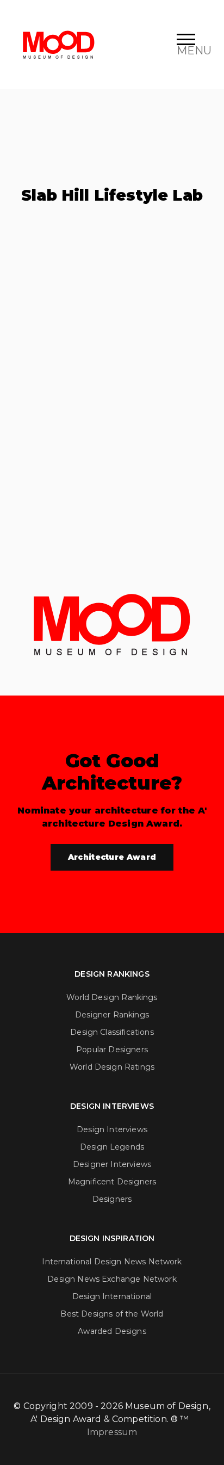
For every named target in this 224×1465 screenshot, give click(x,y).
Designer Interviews (112, 1164)
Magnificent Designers (112, 1182)
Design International (112, 1296)
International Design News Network (112, 1262)
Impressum (112, 1432)
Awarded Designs (112, 1331)
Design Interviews (112, 1129)
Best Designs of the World (111, 1314)
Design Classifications (112, 1032)
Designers (112, 1199)
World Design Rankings (111, 997)
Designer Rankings (112, 1015)
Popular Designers (112, 1049)
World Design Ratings (112, 1067)
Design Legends (112, 1147)
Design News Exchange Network (111, 1279)
